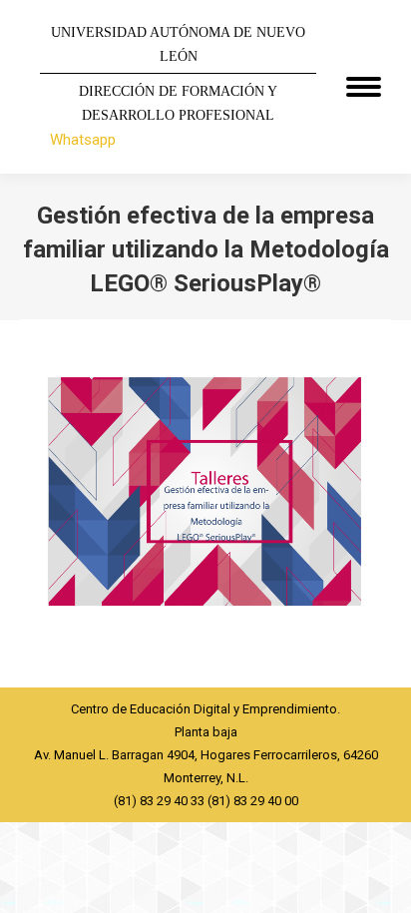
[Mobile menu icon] (363, 87)
